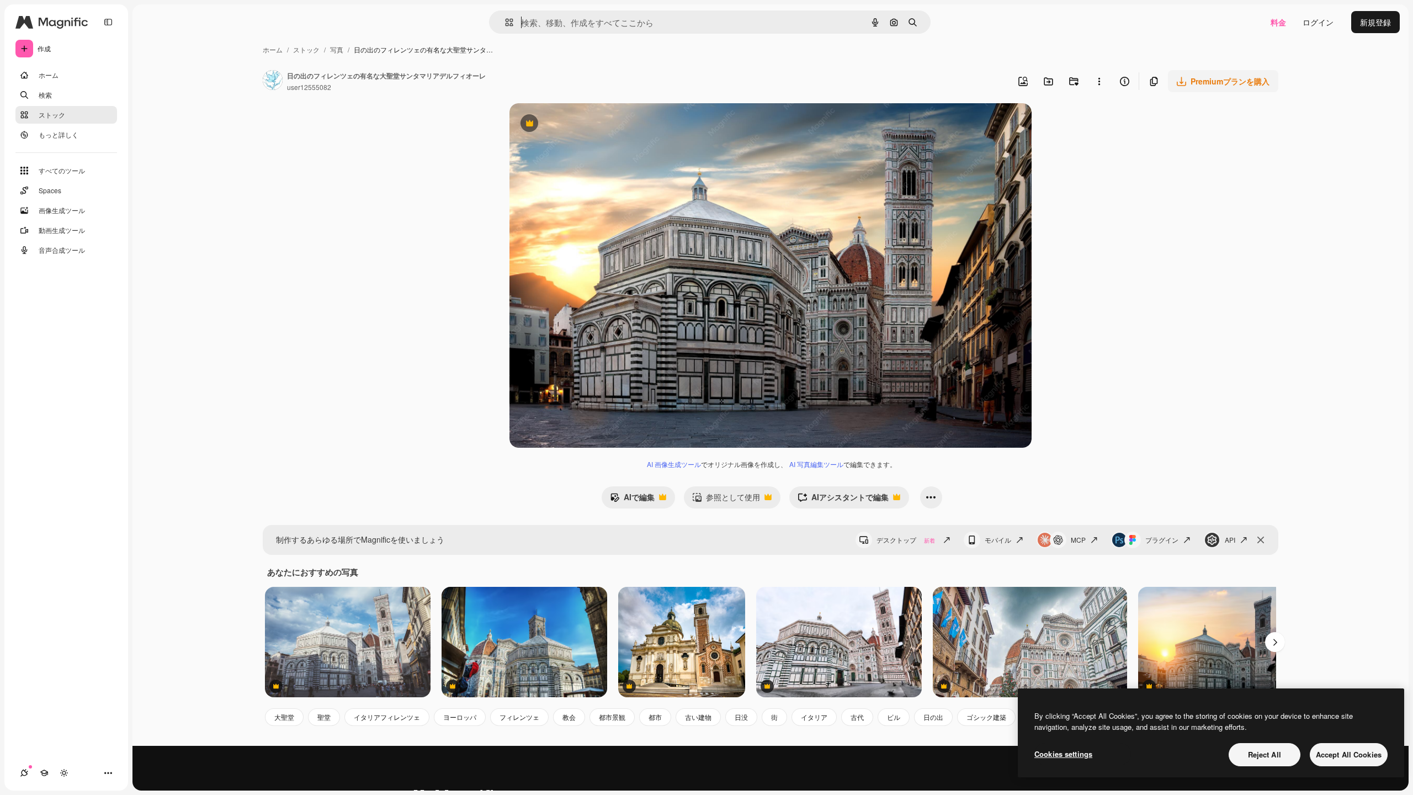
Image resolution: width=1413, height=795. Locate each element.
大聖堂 (284, 717)
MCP (1078, 539)
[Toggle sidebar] (108, 22)
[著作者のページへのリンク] (273, 81)
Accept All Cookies (1349, 754)
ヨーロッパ (459, 717)
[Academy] (44, 773)
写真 (336, 49)
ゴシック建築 (986, 717)
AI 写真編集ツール (816, 464)
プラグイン (1161, 539)
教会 (569, 717)
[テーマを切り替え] (64, 773)
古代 (857, 717)
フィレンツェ (519, 717)
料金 (1278, 22)
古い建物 (698, 717)
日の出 (933, 717)
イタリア (814, 717)
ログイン (1318, 22)
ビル (893, 717)
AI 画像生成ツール (674, 464)
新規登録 (1375, 22)
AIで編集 (632, 499)
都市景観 (612, 717)
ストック (306, 49)
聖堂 (324, 717)
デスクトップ (906, 539)
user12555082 (309, 87)
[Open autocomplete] (505, 22)
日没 (741, 717)
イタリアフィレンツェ (387, 717)
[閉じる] (1260, 540)
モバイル (998, 539)
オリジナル (585, 124)
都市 (655, 717)
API (1230, 539)
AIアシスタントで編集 (843, 499)
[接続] (24, 773)
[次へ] (1275, 642)
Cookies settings (1063, 754)
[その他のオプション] (1099, 81)
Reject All (1264, 754)
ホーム (273, 49)
